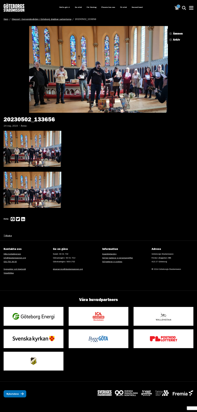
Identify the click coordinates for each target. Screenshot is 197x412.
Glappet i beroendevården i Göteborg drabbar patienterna (41, 19)
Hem (6, 19)
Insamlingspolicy (109, 254)
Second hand (135, 7)
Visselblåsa (9, 273)
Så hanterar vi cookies (112, 262)
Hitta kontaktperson (12, 254)
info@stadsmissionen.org (15, 258)
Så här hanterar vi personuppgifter (117, 258)
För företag (89, 7)
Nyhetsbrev (12, 394)
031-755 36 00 (10, 262)
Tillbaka (8, 236)
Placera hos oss (106, 7)
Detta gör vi (62, 7)
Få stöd (121, 7)
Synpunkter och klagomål (15, 269)
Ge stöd (75, 7)
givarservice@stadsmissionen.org (68, 269)
